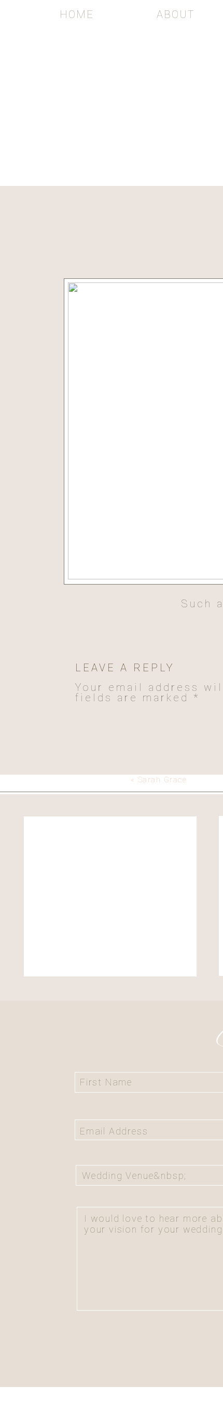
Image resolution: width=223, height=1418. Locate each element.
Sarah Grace (162, 779)
